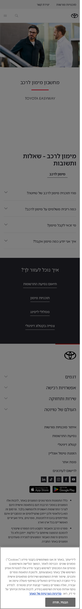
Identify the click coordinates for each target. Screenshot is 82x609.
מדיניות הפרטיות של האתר (45, 593)
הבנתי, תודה (60, 602)
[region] (40, 578)
